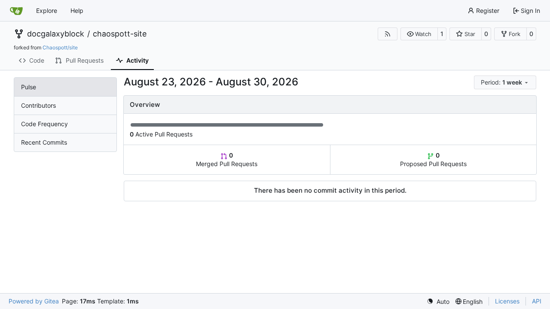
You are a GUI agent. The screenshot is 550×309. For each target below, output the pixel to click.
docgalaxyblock (55, 34)
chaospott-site (120, 34)
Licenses (507, 301)
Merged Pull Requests (226, 159)
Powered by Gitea (34, 301)
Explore (46, 10)
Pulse (28, 87)
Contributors (38, 105)
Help (76, 10)
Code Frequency (44, 123)
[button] (419, 33)
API (536, 301)
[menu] (505, 82)
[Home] (16, 10)
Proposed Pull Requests (433, 159)
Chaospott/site (60, 47)
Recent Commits (44, 142)
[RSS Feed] (387, 33)
